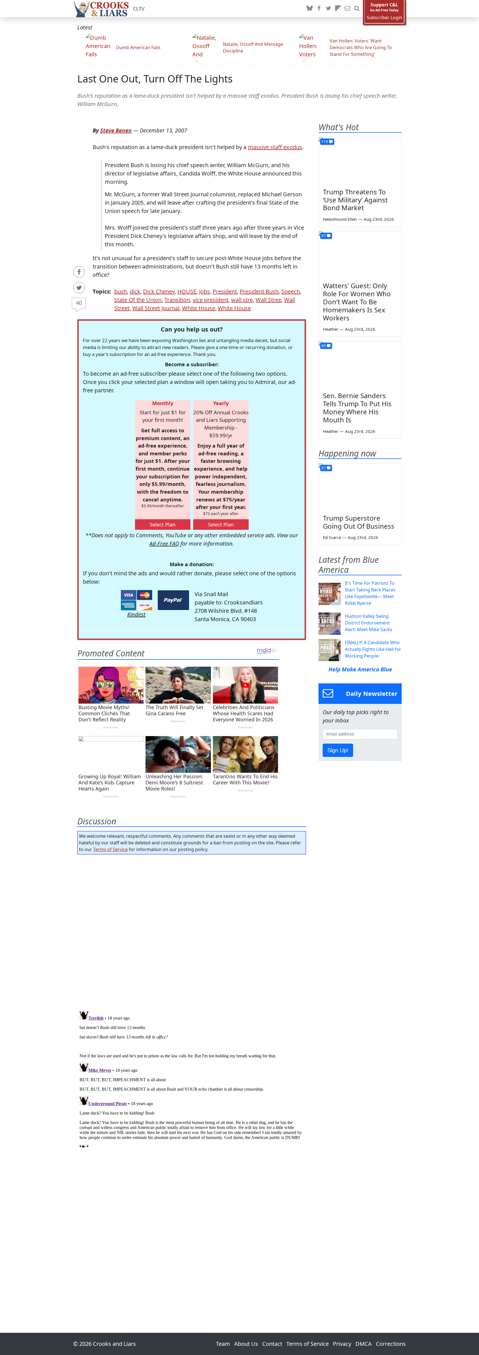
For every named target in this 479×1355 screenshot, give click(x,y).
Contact (272, 1344)
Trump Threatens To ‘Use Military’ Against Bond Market (355, 199)
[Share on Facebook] (79, 272)
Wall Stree (268, 299)
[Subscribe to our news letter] (347, 8)
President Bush (259, 291)
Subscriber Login (384, 17)
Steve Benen (116, 130)
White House (198, 308)
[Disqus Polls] (192, 930)
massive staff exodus (275, 147)
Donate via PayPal (173, 600)
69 (323, 345)
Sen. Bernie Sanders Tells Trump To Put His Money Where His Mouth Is (357, 407)
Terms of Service (110, 849)
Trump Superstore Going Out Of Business (358, 522)
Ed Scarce (332, 537)
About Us (246, 1344)
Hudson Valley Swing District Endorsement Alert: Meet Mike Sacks (368, 623)
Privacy (342, 1344)
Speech (290, 291)
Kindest (136, 614)
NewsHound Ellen (340, 219)
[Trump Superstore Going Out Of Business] (360, 486)
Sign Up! (337, 750)
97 (323, 235)
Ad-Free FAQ (164, 543)
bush (120, 291)
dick (135, 291)
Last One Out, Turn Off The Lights (155, 79)
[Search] (356, 8)
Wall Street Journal (155, 308)
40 (79, 303)
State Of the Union (138, 299)
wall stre (242, 299)
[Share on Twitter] (79, 287)
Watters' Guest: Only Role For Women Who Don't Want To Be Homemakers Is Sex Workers (357, 301)
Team (223, 1344)
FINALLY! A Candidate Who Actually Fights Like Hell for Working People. (373, 649)
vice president (210, 299)
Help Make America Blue (360, 669)
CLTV (139, 8)
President (225, 291)
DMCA (363, 1344)
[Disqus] (191, 1077)
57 (323, 467)
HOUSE (186, 291)
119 (324, 141)
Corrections (391, 1344)
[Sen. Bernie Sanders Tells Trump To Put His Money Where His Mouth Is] (360, 364)
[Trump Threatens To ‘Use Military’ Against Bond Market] (360, 160)
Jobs (204, 291)
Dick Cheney (159, 291)
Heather (330, 329)
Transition (177, 299)
